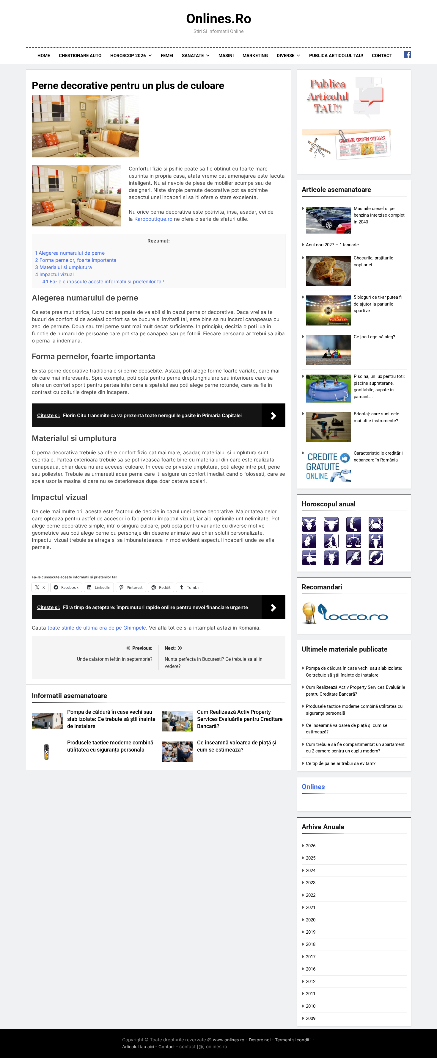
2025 (310, 858)
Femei (167, 55)
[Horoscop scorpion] (376, 547)
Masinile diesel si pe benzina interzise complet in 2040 (379, 215)
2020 (310, 920)
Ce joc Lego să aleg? (374, 336)
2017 (310, 957)
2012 (310, 981)
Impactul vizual (54, 274)
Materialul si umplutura (63, 267)
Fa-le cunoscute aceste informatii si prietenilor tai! (103, 281)
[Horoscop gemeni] (353, 530)
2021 (310, 907)
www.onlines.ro (228, 1039)
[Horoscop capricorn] (331, 563)
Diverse (285, 55)
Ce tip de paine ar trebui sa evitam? (340, 763)
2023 (310, 882)
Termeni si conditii (293, 1039)
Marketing (255, 55)
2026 (310, 846)
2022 (310, 895)
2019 (310, 932)
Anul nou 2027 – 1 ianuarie (332, 245)
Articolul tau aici (138, 1046)
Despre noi (260, 1039)
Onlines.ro (218, 18)
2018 (310, 944)
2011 (310, 993)
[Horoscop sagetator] (309, 563)
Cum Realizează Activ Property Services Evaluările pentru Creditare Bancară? (240, 719)
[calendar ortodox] (346, 159)
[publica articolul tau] (346, 118)
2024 (310, 870)
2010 (310, 1006)
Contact (382, 55)
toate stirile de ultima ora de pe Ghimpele (97, 628)
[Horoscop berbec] (309, 530)
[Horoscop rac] (376, 530)
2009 (310, 1018)
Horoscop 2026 (128, 55)
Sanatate (193, 55)
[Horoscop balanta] (353, 547)
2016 (310, 969)
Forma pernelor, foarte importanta (75, 260)
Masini (226, 55)
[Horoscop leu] (309, 547)
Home (43, 55)
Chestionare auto (80, 55)
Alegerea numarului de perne (70, 253)
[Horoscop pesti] (376, 563)
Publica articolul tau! (336, 55)
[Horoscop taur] (331, 530)
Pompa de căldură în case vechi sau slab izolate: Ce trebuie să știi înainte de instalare (111, 719)
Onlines (313, 786)
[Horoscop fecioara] (331, 547)
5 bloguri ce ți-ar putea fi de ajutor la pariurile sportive (378, 304)
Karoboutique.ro (154, 219)
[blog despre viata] (346, 625)
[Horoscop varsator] (353, 563)
